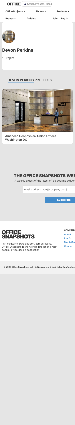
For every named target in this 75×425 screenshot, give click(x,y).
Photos (40, 11)
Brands (9, 18)
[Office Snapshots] (12, 4)
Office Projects (14, 11)
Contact (68, 246)
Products (62, 11)
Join (55, 18)
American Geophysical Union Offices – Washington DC (31, 137)
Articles (31, 18)
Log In (64, 18)
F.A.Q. (67, 238)
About (67, 234)
